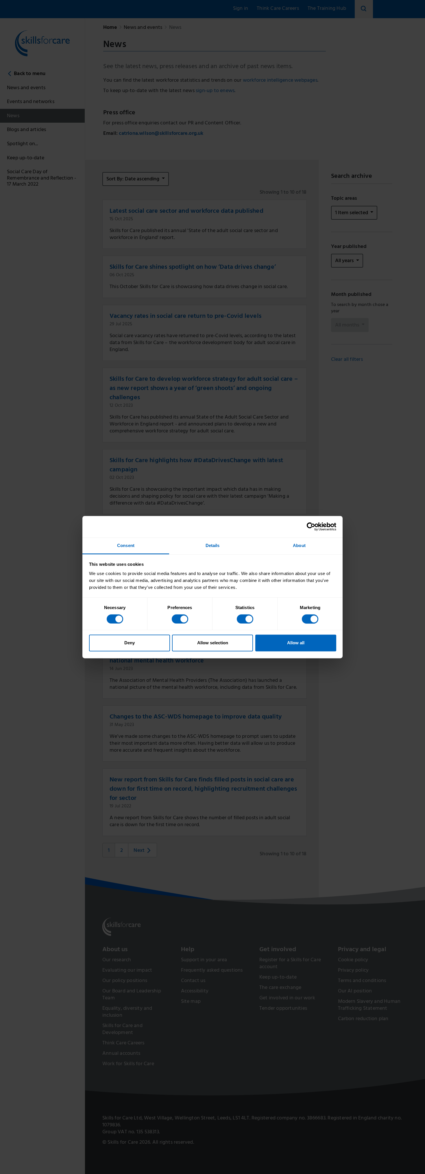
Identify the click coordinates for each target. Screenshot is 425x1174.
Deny (129, 643)
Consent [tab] (125, 545)
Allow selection (212, 643)
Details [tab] (213, 545)
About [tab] (299, 545)
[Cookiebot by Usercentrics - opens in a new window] (311, 526)
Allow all (295, 643)
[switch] (180, 619)
